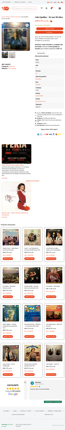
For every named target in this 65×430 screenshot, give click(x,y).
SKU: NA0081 (54, 328)
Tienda (7, 16)
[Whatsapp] (53, 425)
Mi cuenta (6, 411)
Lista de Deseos (6, 2)
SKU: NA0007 (9, 290)
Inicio (3, 16)
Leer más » (5, 178)
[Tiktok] (58, 425)
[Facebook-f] (56, 425)
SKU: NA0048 (32, 252)
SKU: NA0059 (9, 367)
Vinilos (12, 16)
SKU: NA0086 (53, 252)
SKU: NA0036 (53, 289)
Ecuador (38, 84)
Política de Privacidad (18, 414)
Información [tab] (41, 53)
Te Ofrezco (49, 32)
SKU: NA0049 (31, 367)
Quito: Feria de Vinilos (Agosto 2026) (13, 165)
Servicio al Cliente (19, 2)
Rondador (38, 79)
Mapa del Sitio (49, 414)
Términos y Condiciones (54, 411)
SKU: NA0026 (32, 328)
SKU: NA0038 (31, 290)
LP (36, 73)
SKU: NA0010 (10, 252)
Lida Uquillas (12, 68)
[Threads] (62, 425)
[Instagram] (55, 425)
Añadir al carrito (49, 28)
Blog (30, 2)
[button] (59, 8)
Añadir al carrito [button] (7, 258)
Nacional (17, 16)
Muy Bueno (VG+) (41, 101)
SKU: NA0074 (52, 366)
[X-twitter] (60, 425)
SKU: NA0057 (10, 329)
